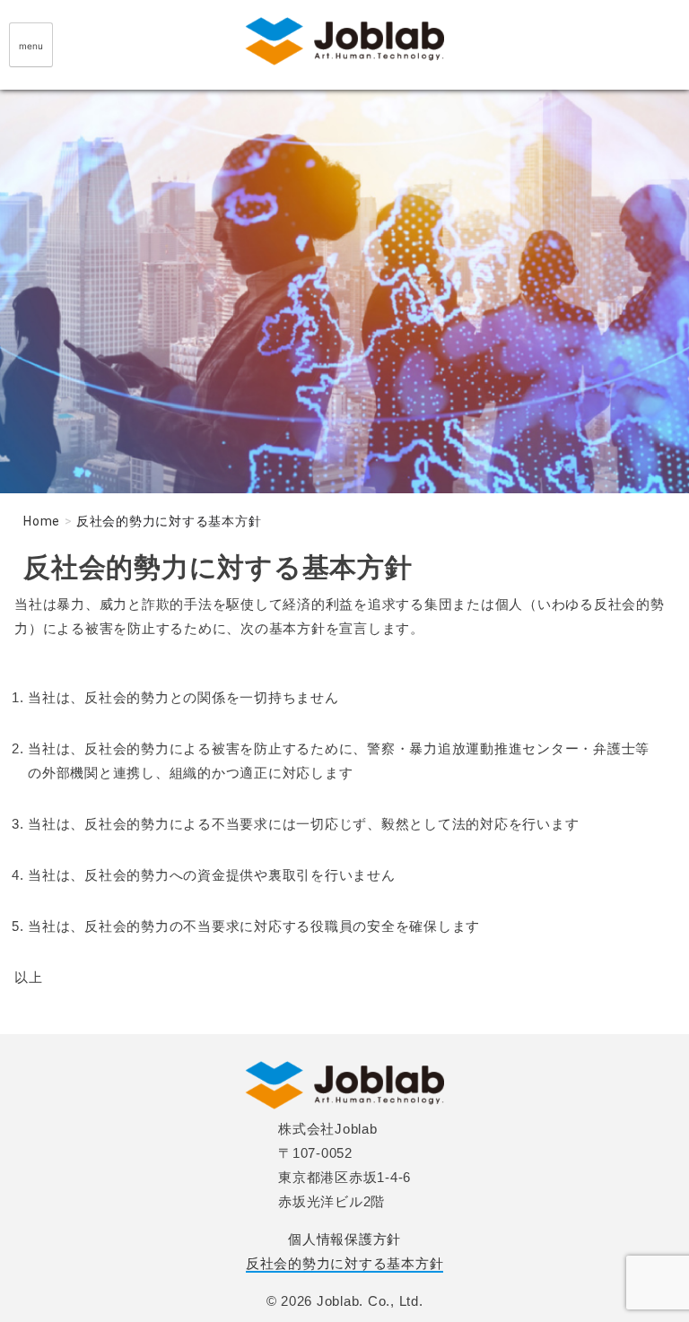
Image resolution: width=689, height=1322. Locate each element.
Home (41, 521)
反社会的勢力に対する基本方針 (345, 1263)
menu (31, 45)
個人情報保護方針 (344, 1239)
